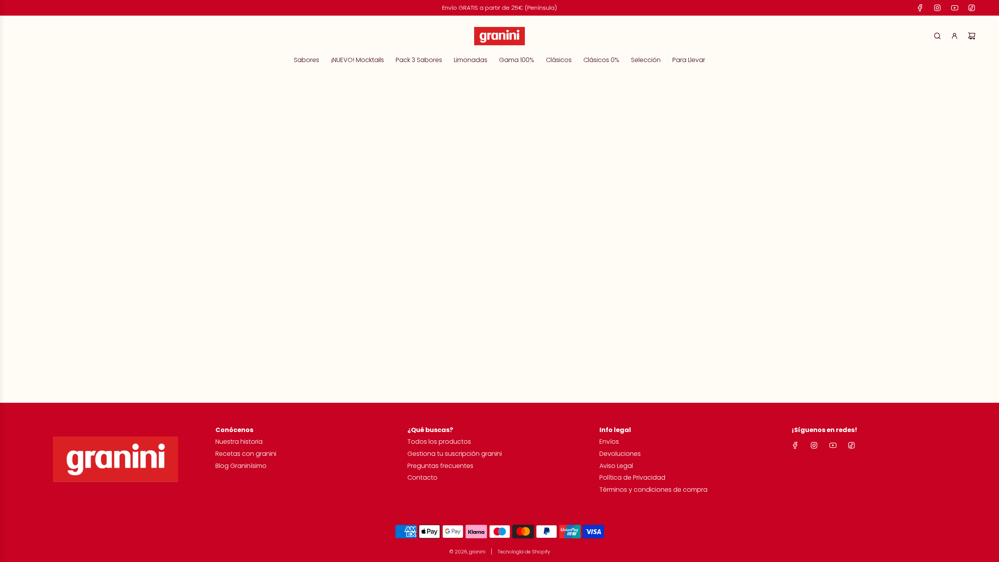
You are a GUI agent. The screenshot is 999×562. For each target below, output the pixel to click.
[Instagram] (937, 8)
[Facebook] (920, 8)
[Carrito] (971, 35)
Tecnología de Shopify (524, 551)
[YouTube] (954, 8)
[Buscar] (937, 35)
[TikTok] (971, 8)
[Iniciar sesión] (954, 35)
